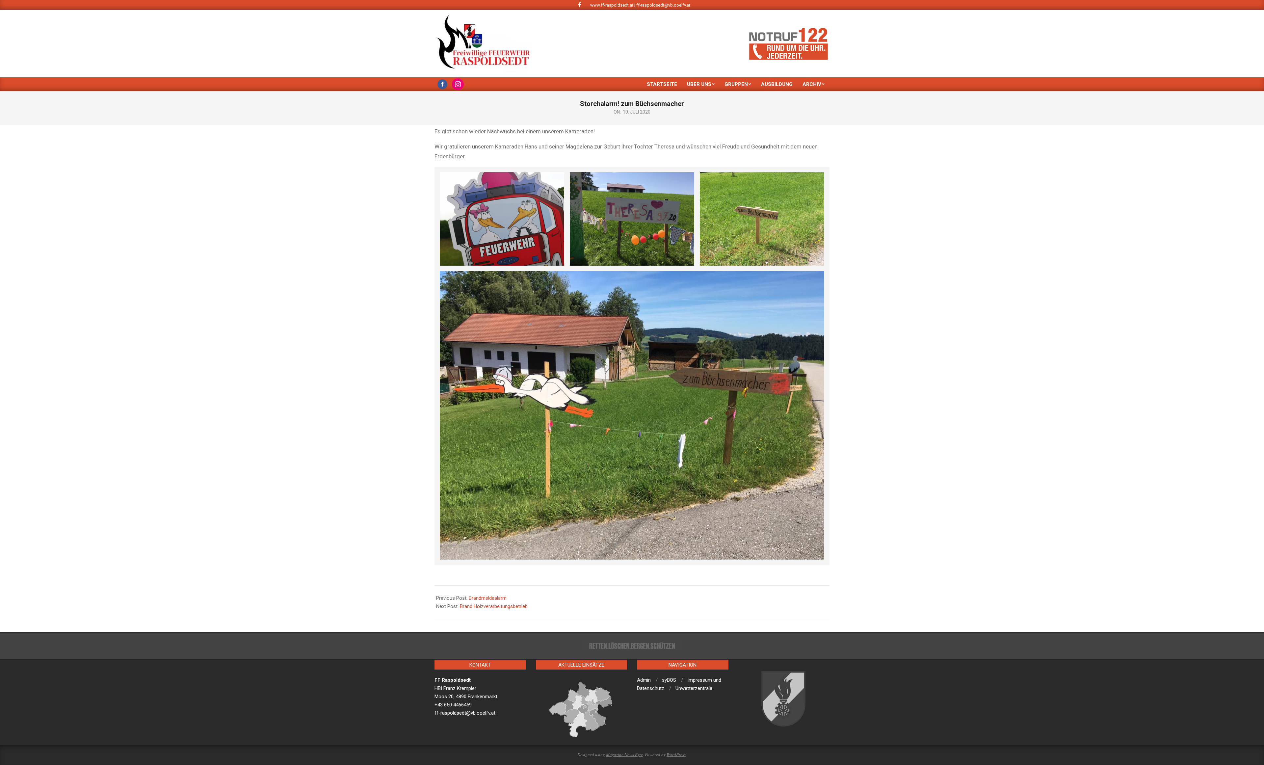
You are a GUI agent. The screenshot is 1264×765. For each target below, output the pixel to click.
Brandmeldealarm (488, 598)
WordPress (676, 754)
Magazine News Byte (624, 754)
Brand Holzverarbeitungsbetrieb (494, 606)
